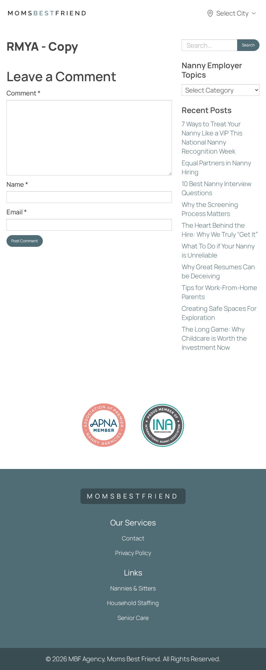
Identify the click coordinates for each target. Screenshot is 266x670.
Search (248, 45)
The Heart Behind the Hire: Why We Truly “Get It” (220, 230)
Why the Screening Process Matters (210, 209)
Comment (23, 93)
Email (16, 212)
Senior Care (133, 618)
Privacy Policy (133, 553)
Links (133, 572)
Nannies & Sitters (133, 588)
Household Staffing (133, 603)
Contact (133, 538)
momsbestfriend (133, 496)
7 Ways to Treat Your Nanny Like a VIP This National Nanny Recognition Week (212, 138)
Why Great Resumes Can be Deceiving (218, 271)
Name (17, 184)
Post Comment (24, 241)
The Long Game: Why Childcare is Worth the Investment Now (214, 338)
